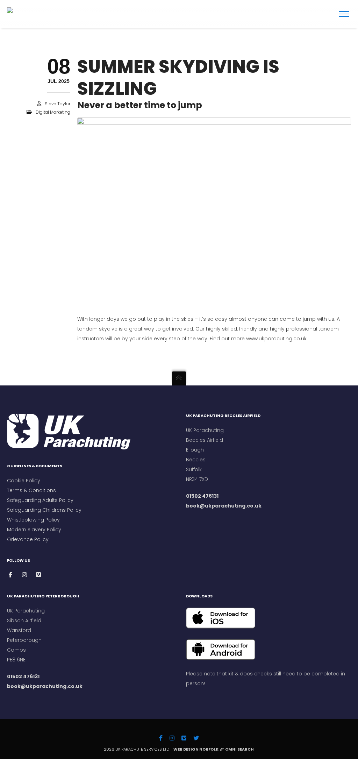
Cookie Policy (23, 480)
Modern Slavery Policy (34, 529)
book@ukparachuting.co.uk (224, 505)
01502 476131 (202, 495)
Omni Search (240, 749)
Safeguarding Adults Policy (40, 500)
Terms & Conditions (32, 490)
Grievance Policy (28, 539)
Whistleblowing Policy (33, 519)
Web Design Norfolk (196, 749)
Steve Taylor (57, 104)
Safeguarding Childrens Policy (44, 509)
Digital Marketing (53, 112)
